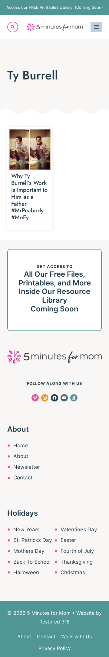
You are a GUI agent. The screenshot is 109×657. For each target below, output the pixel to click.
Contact (22, 478)
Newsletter (26, 467)
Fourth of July (77, 551)
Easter (68, 540)
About (20, 456)
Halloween (26, 572)
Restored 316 (54, 622)
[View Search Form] (12, 27)
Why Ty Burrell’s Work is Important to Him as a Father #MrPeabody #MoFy (29, 196)
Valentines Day (79, 530)
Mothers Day (28, 551)
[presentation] (30, 149)
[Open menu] (96, 27)
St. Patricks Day (32, 540)
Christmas (73, 572)
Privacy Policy (54, 648)
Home (20, 446)
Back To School (32, 562)
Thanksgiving (77, 562)
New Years (26, 530)
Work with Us (76, 636)
